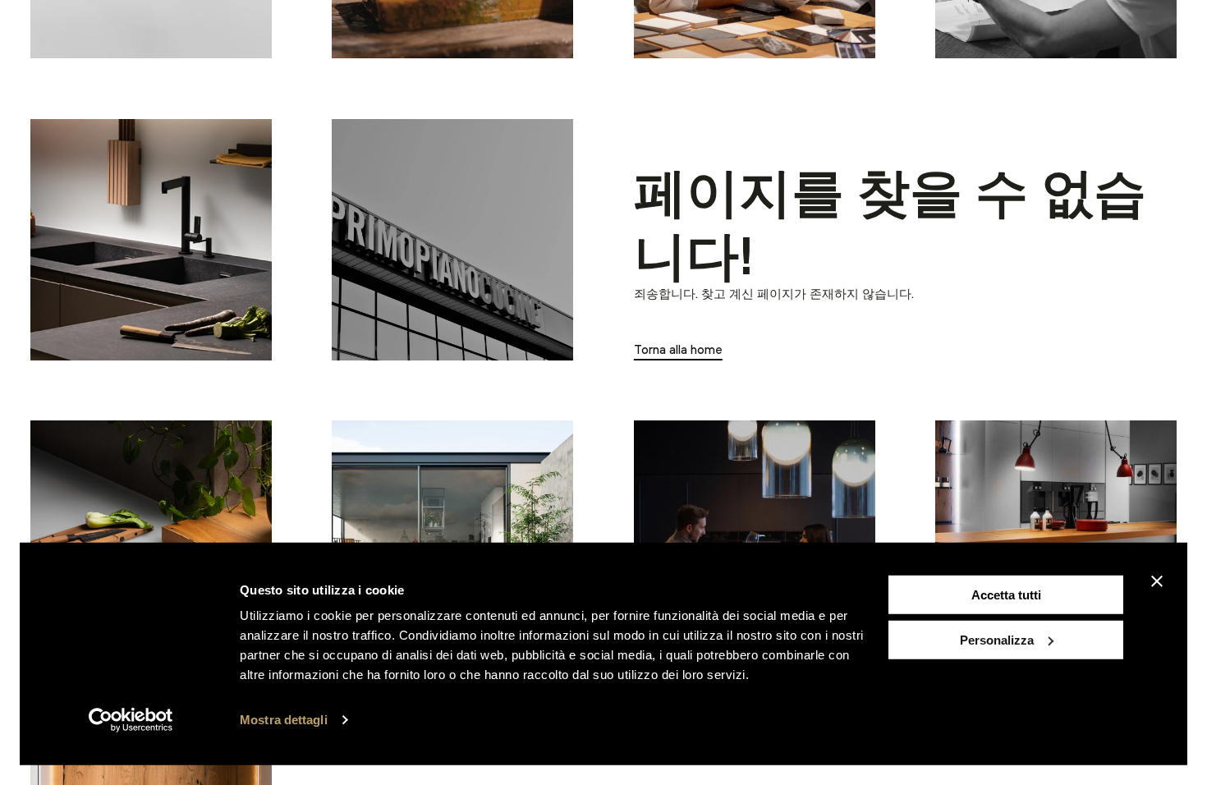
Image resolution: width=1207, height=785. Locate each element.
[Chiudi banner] (1157, 581)
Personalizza (997, 639)
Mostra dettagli (284, 720)
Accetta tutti (1006, 595)
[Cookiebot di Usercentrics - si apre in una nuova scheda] (131, 720)
